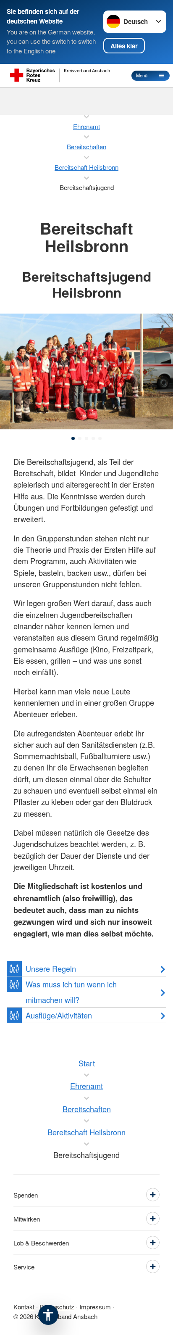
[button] (73, 438)
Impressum (95, 1306)
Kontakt (23, 1306)
